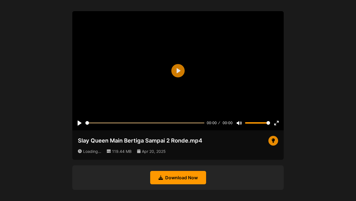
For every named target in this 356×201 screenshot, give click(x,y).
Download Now (181, 177)
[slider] (144, 123)
